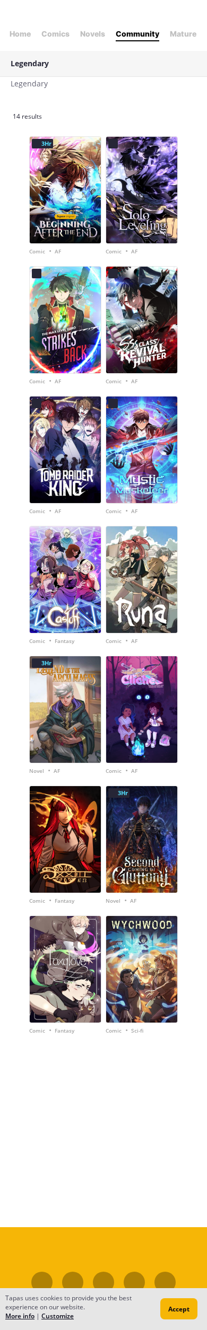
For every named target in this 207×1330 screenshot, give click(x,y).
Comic (37, 251)
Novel (36, 771)
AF (58, 251)
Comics (55, 33)
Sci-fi (137, 1030)
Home (20, 33)
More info (19, 1315)
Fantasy (64, 641)
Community (137, 33)
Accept (178, 1309)
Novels (92, 33)
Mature (183, 33)
